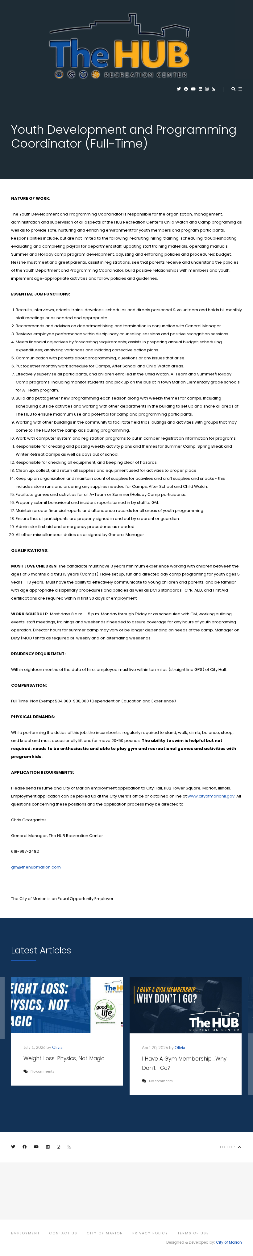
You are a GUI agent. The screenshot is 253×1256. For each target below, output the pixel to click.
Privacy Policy (150, 1233)
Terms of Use (193, 1233)
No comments (42, 1071)
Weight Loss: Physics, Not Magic (63, 1058)
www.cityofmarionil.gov (211, 796)
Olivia (57, 1047)
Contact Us (63, 1233)
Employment (25, 1233)
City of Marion (105, 1233)
